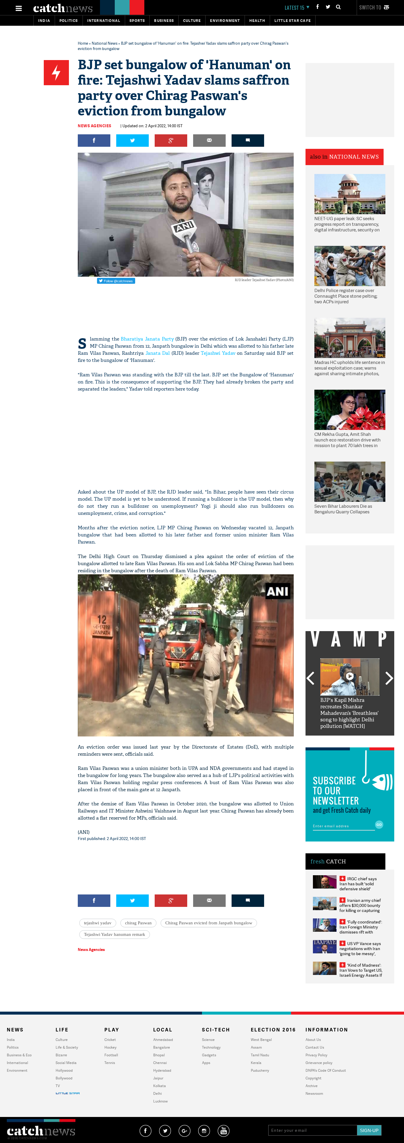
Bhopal (159, 1054)
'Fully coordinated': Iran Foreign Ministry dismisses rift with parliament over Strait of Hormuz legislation (361, 932)
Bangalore (161, 1047)
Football (111, 1054)
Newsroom (314, 1093)
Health (257, 20)
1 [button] (332, 740)
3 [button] (350, 740)
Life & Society (67, 1047)
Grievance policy (319, 1062)
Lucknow (160, 1101)
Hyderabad (162, 1070)
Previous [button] (310, 678)
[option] (349, 694)
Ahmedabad (163, 1039)
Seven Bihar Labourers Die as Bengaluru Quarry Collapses (343, 509)
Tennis (109, 1062)
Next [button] (389, 678)
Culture (192, 20)
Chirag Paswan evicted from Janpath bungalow (208, 922)
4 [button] (359, 740)
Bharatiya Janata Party (147, 339)
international (104, 20)
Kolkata (159, 1085)
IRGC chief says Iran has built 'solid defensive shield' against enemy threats (361, 886)
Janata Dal (158, 353)
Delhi (157, 1093)
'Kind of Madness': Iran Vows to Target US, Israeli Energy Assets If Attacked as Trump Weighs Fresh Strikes (361, 975)
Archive (312, 1085)
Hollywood (64, 1070)
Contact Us (315, 1047)
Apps (206, 1062)
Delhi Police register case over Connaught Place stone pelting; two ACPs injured (345, 296)
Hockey (110, 1047)
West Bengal (261, 1039)
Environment (225, 20)
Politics (68, 20)
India (44, 20)
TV (58, 1085)
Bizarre (61, 1054)
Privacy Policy (316, 1054)
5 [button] (368, 740)
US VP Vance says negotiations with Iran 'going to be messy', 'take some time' (360, 951)
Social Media (66, 1062)
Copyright (313, 1078)
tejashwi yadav (97, 922)
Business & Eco (19, 1054)
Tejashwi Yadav (218, 353)
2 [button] (341, 740)
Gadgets (209, 1054)
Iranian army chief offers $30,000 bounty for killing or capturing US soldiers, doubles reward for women (360, 910)
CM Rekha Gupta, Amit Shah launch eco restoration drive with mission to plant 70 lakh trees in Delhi (347, 440)
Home (83, 43)
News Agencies (94, 125)
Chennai (160, 1062)
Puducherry (260, 1070)
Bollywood (64, 1078)
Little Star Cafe (292, 20)
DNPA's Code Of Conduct (326, 1070)
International (17, 1062)
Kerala (256, 1062)
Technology (211, 1047)
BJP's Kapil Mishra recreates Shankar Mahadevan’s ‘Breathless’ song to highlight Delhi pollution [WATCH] (349, 713)
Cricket (110, 1039)
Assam (256, 1047)
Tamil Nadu (260, 1054)
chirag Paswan (138, 922)
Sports (137, 20)
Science (208, 1039)
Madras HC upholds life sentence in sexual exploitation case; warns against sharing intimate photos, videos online (349, 368)
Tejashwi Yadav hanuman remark (114, 934)
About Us (313, 1039)
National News (104, 43)
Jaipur (158, 1078)
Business (164, 20)
